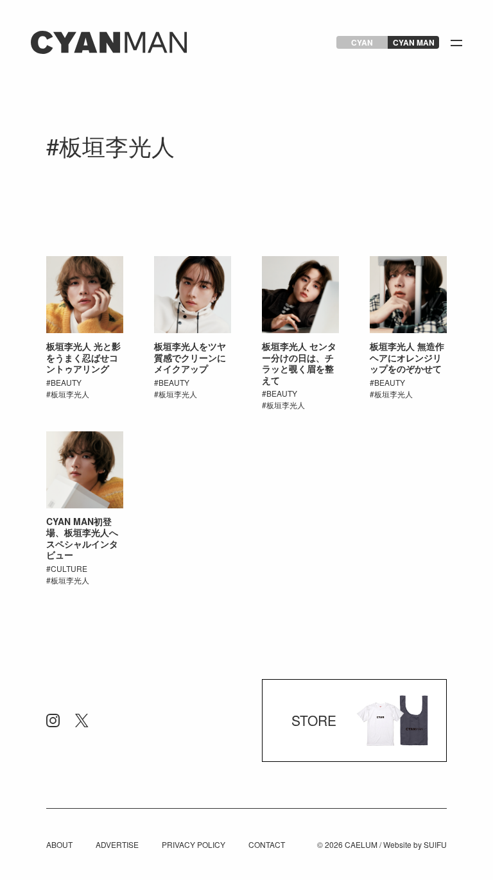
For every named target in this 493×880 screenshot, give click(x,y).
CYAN (362, 42)
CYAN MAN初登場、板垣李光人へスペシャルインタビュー (82, 538)
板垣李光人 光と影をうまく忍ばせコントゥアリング (83, 357)
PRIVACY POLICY (193, 844)
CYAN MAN (414, 42)
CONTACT (266, 844)
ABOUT (59, 844)
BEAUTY (66, 382)
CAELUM (361, 844)
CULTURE (69, 568)
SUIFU (435, 844)
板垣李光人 (70, 393)
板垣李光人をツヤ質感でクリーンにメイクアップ (190, 357)
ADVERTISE (117, 844)
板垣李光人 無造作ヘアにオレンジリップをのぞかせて (407, 357)
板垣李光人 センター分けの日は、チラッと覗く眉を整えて (299, 363)
